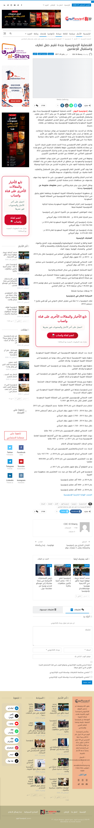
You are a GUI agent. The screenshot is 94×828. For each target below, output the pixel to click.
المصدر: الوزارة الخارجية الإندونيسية (78, 494)
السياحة (43, 504)
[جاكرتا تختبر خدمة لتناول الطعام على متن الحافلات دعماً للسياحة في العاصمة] (40, 707)
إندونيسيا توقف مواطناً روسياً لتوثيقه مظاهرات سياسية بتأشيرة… (10, 310)
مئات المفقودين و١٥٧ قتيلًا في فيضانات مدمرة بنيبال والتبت (11, 296)
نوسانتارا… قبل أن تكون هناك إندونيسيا (10, 352)
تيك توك (10, 761)
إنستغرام (10, 748)
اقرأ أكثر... (82, 774)
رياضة (36, 34)
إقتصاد (43, 34)
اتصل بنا (60, 5)
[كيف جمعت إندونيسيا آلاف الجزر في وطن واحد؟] (24, 365)
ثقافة (65, 34)
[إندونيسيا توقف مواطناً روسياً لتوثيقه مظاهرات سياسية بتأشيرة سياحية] (24, 310)
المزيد (46, 5)
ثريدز (11, 754)
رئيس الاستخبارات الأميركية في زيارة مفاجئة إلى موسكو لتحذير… (9, 282)
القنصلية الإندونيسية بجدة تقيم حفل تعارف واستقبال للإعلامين (74, 507)
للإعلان (52, 5)
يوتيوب (11, 723)
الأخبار (79, 34)
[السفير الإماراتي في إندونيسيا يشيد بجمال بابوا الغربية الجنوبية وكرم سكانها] (40, 763)
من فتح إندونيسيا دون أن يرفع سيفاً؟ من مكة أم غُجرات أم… (10, 339)
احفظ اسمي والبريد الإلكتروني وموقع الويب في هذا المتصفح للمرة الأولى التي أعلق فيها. (65, 666)
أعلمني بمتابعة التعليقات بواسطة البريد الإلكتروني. (69, 672)
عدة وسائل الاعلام (15, 812)
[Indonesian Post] (50, 812)
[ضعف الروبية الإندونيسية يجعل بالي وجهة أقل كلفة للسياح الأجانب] (40, 726)
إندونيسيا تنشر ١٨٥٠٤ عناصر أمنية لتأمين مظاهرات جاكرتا (10, 268)
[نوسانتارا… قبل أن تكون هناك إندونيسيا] (24, 353)
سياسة (72, 34)
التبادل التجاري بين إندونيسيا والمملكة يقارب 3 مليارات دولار (77, 547)
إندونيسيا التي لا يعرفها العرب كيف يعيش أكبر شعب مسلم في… (10, 388)
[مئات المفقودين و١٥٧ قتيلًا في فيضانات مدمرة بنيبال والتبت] (24, 296)
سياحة (58, 34)
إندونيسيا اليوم (42, 54)
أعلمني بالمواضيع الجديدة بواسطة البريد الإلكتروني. (69, 677)
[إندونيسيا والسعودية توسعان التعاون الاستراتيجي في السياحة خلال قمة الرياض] (40, 743)
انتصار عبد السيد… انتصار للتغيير (10, 375)
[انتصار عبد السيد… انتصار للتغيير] (24, 377)
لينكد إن (10, 708)
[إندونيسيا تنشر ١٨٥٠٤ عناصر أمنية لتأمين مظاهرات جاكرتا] (62, 570)
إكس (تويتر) (11, 715)
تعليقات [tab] (76, 609)
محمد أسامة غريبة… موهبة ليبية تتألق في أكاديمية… (9, 255)
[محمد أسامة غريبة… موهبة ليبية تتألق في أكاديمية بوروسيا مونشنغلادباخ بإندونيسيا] (81, 570)
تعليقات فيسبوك (47, 609)
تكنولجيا (50, 34)
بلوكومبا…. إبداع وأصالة (44, 545)
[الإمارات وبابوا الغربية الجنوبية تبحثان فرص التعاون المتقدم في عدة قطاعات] (40, 780)
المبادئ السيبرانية (31, 812)
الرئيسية (67, 5)
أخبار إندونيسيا (83, 504)
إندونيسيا (50, 54)
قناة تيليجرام (10, 739)
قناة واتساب (10, 731)
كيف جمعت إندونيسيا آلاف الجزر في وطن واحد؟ (9, 364)
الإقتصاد (50, 504)
